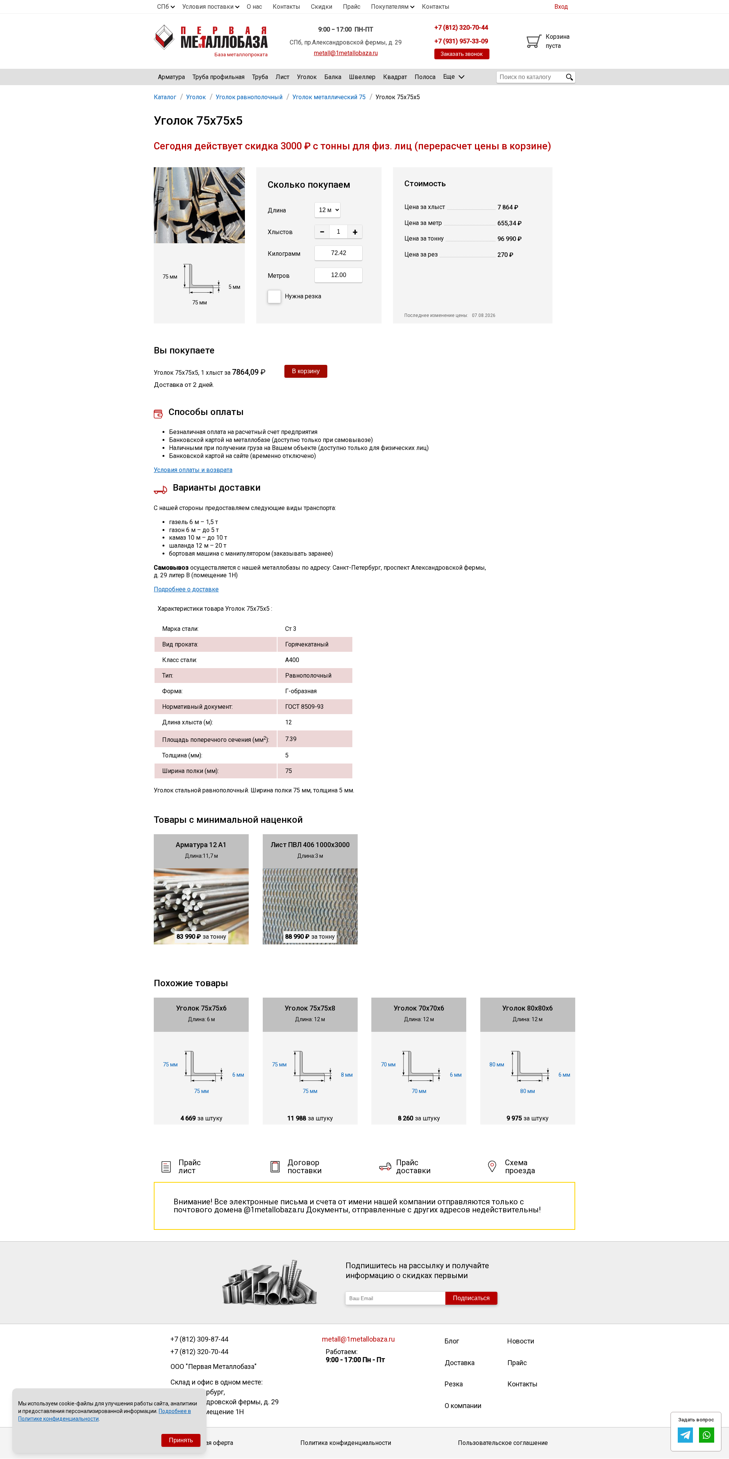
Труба (260, 77)
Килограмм (284, 253)
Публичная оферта (207, 1442)
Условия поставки (208, 6)
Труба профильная (219, 77)
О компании (463, 1406)
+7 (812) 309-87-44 (199, 1339)
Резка (454, 1384)
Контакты (286, 6)
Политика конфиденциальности (345, 1442)
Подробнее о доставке (186, 589)
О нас (254, 6)
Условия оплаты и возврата (193, 470)
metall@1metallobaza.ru (346, 53)
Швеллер (362, 77)
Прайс (351, 6)
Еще (449, 76)
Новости (520, 1341)
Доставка (460, 1363)
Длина (277, 210)
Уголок (307, 77)
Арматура (171, 77)
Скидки (321, 6)
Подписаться (471, 1298)
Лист (282, 77)
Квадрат (395, 77)
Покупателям (390, 6)
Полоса (425, 77)
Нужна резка (303, 296)
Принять (181, 1440)
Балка (332, 77)
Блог (452, 1341)
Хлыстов (280, 232)
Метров (279, 275)
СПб (163, 6)
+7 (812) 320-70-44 (199, 1352)
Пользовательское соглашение (503, 1442)
